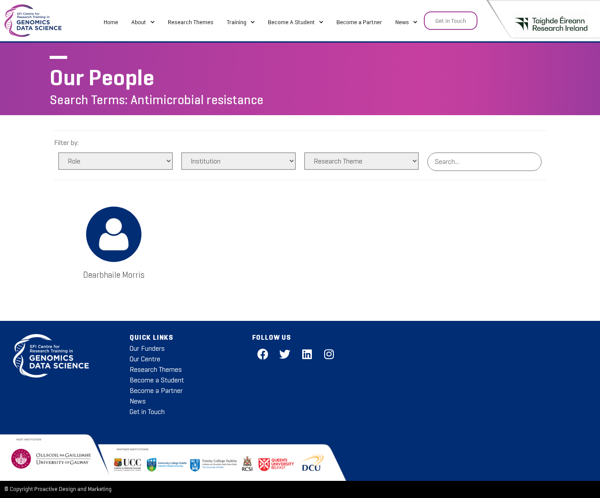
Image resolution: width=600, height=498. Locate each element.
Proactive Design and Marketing (73, 489)
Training (236, 22)
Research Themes (190, 22)
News (402, 22)
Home (111, 22)
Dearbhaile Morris (114, 275)
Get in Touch (147, 411)
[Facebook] (263, 354)
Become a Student (157, 380)
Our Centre (145, 359)
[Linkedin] (307, 354)
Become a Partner (359, 22)
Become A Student (291, 22)
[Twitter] (285, 354)
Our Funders (147, 348)
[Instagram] (329, 354)
